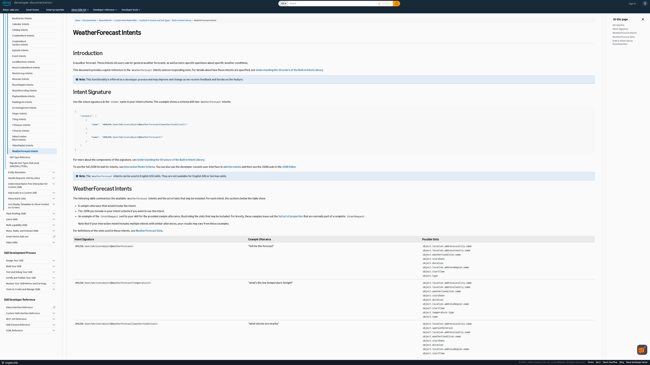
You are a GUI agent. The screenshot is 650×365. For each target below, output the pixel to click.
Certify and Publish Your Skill (21, 277)
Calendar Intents (20, 24)
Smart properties (55, 9)
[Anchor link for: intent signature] (114, 91)
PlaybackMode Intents (23, 96)
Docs (598, 362)
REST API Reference (16, 319)
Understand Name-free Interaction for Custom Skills (28, 185)
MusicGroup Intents (22, 73)
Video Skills (12, 242)
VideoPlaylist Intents (22, 145)
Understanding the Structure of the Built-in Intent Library (289, 70)
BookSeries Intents (22, 18)
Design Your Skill (14, 260)
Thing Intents (19, 119)
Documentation (89, 20)
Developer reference (103, 9)
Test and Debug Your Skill (19, 272)
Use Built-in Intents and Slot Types (154, 20)
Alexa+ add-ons (11, 9)
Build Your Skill (13, 266)
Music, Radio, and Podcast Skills (22, 230)
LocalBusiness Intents (23, 61)
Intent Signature (620, 29)
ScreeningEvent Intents (24, 107)
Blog (622, 362)
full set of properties (290, 216)
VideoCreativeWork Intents (19, 138)
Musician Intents (20, 79)
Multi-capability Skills (16, 225)
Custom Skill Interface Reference (23, 313)
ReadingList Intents (22, 102)
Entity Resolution (17, 172)
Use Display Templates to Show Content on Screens (28, 206)
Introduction (618, 25)
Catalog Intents (20, 29)
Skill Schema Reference (18, 324)
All (282, 3)
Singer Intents (19, 113)
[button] (78, 11)
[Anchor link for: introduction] (105, 52)
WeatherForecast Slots (149, 230)
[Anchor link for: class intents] (135, 188)
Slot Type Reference (20, 157)
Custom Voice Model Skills (125, 20)
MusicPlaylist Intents (22, 84)
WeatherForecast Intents (625, 33)
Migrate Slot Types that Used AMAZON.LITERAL (24, 165)
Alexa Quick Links (17, 198)
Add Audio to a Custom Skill (22, 192)
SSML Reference (14, 330)
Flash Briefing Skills (16, 213)
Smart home (32, 9)
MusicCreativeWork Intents (26, 67)
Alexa (77, 20)
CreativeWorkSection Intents (20, 43)
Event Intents (19, 56)
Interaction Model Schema (139, 166)
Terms (591, 362)
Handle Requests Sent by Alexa (24, 178)
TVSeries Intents (20, 130)
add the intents (232, 166)
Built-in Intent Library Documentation (623, 42)
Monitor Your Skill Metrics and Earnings (26, 283)
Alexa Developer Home (636, 362)
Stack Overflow (610, 362)
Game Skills (12, 219)
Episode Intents (20, 50)
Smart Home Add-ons (17, 236)
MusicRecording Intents (24, 90)
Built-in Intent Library (181, 20)
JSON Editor (289, 166)
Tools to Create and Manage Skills (23, 289)
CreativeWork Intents (23, 35)
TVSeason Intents (21, 125)
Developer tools (130, 9)
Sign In (632, 3)
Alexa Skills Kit (78, 9)
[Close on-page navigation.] (643, 18)
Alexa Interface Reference (19, 307)
